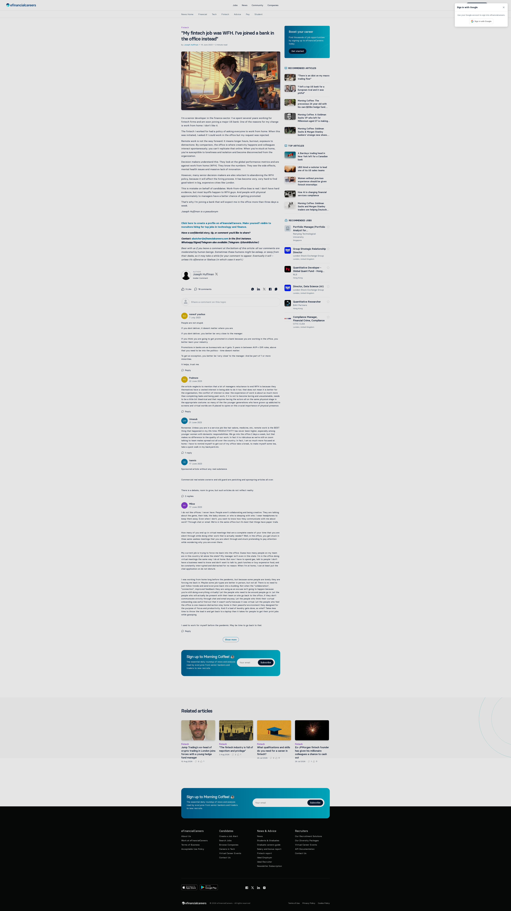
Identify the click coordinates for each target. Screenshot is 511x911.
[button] (255, 455)
